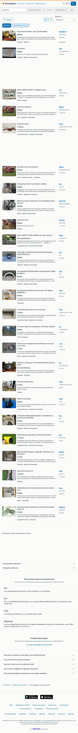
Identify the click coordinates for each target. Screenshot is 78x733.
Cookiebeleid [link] (38, 709)
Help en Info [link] (52, 705)
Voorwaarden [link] (29, 3)
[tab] (45, 20)
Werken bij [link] (22, 714)
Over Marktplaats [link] (10, 714)
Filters (8, 25)
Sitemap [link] (71, 714)
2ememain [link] (61, 714)
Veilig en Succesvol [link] (38, 705)
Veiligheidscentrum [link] (40, 3)
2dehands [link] (51, 714)
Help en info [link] (20, 3)
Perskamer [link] (32, 714)
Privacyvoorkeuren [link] (52, 709)
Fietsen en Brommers (19, 25)
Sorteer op (58, 16)
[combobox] (14, 10)
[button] (66, 4)
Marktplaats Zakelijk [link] (22, 705)
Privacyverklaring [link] (25, 709)
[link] (9, 4)
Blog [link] (11, 705)
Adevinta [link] (42, 714)
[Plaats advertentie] (73, 4)
